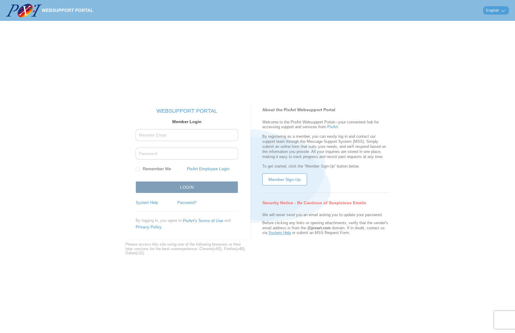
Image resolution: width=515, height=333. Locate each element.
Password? (186, 202)
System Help (147, 202)
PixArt (332, 127)
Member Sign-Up (285, 179)
